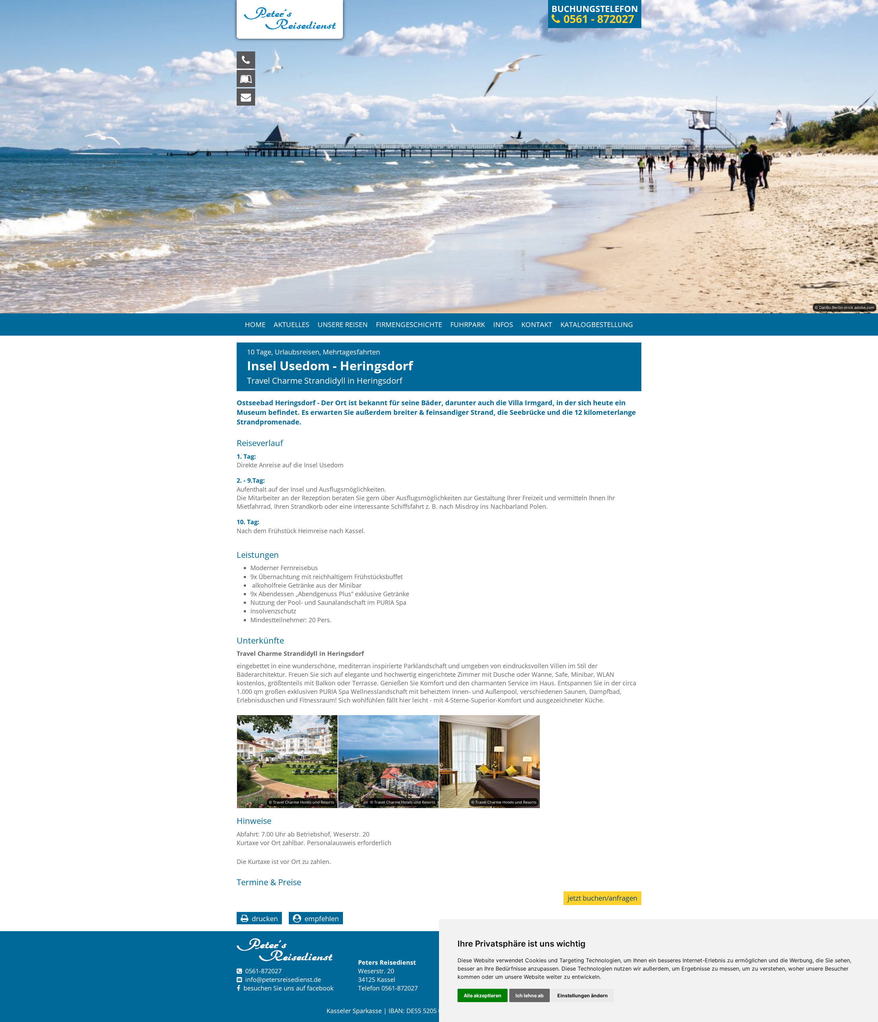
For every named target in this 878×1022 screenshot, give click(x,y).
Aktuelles (291, 324)
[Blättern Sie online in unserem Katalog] (246, 78)
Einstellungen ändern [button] (582, 995)
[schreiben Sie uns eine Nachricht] (246, 97)
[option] (439, 156)
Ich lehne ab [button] (529, 995)
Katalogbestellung (596, 324)
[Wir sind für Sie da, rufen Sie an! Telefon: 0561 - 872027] (246, 60)
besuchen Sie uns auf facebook (286, 988)
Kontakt (536, 324)
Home (255, 324)
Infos (503, 324)
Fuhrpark (467, 324)
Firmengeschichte (409, 324)
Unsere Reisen (343, 324)
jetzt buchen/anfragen (602, 898)
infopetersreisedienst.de (283, 979)
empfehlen (322, 918)
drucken (265, 918)
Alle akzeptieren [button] (482, 995)
